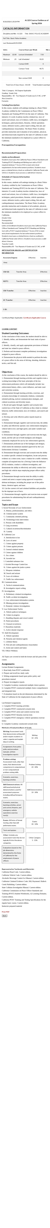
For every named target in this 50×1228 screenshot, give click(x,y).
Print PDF (5, 912)
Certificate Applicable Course (34, 318)
